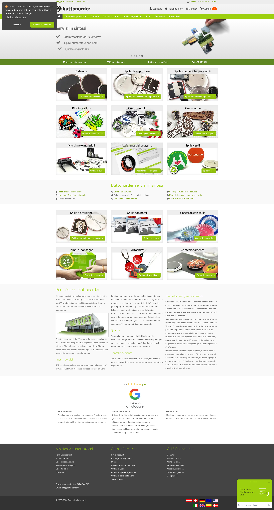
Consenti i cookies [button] (42, 25)
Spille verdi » (209, 171)
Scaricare (157, 9)
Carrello (209, 9)
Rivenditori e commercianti (123, 465)
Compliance (172, 476)
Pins (148, 16)
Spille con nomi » (151, 238)
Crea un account (208, 2)
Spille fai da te (62, 469)
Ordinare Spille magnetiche (123, 472)
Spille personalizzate (65, 462)
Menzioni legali (173, 462)
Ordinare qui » (96, 171)
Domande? (61, 472)
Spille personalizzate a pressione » (87, 238)
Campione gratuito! (122, 192)
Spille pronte (117, 479)
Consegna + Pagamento (122, 458)
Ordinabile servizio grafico (125, 199)
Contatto (171, 455)
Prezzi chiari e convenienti (69, 192)
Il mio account (117, 455)
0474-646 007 (83, 2)
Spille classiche (111, 16)
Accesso (193, 2)
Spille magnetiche (132, 16)
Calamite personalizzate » (91, 96)
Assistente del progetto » (148, 171)
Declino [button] (17, 25)
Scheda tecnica (62, 458)
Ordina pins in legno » (205, 134)
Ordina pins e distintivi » (148, 134)
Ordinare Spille (118, 469)
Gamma (95, 16)
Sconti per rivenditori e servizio (183, 192)
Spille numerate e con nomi (181, 199)
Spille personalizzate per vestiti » (200, 96)
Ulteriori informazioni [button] (15, 17)
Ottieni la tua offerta (159, 62)
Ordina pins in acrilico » (92, 134)
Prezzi (114, 462)
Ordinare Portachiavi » (149, 275)
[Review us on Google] (134, 398)
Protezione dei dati (175, 465)
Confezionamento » (206, 275)
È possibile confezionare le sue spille (185, 195)
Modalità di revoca (175, 469)
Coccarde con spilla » (205, 238)
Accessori (160, 16)
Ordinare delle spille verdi (122, 476)
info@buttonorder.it (64, 2)
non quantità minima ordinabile (72, 195)
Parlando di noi (175, 9)
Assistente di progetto (65, 465)
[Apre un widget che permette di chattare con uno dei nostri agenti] (254, 493)
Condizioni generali (175, 472)
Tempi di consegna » (94, 275)
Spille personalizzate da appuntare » (142, 96)
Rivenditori (174, 16)
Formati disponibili (64, 455)
